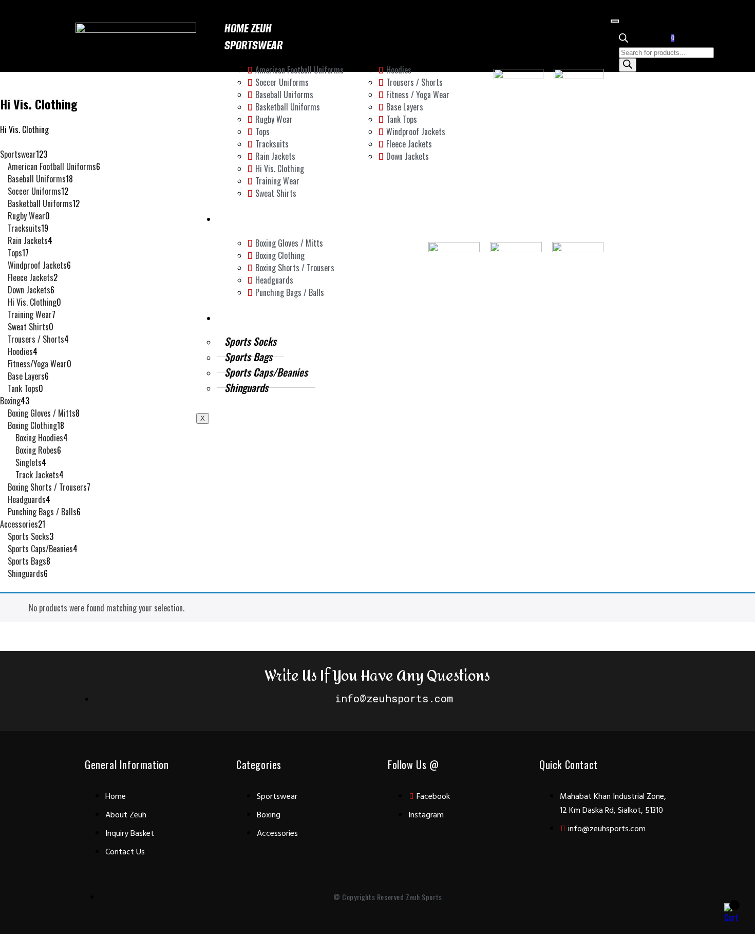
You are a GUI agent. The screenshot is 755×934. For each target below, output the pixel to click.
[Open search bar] (623, 39)
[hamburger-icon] (615, 21)
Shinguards (246, 387)
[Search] (627, 65)
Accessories (253, 317)
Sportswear (253, 44)
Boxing (239, 218)
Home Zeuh (248, 28)
